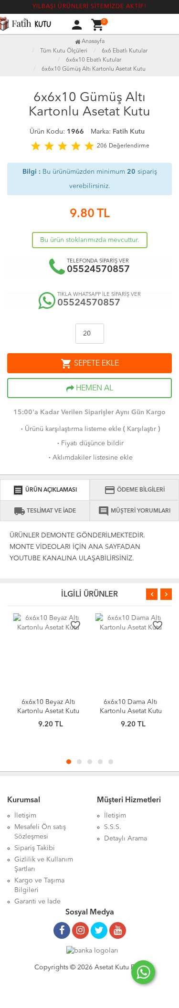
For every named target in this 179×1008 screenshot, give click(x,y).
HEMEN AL (93, 388)
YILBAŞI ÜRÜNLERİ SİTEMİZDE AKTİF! (89, 7)
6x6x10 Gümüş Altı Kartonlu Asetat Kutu (94, 69)
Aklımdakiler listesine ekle (90, 457)
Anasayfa (92, 41)
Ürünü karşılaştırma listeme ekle (70, 429)
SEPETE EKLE (90, 363)
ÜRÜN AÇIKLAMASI (44, 490)
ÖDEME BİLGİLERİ (134, 490)
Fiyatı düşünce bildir (89, 443)
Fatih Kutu (129, 131)
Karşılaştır (141, 429)
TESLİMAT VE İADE (45, 511)
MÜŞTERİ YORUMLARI (134, 511)
